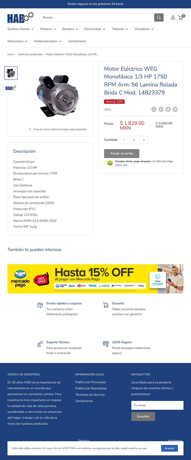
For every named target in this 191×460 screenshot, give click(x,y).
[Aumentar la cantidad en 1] (144, 140)
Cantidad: (111, 140)
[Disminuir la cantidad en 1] (124, 140)
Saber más (121, 165)
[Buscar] (159, 17)
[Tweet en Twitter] (168, 109)
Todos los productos (30, 54)
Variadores (142, 29)
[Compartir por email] (175, 109)
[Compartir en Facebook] (153, 109)
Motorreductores (46, 41)
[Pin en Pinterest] (161, 109)
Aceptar (170, 448)
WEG (107, 109)
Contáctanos (77, 41)
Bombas (68, 29)
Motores (46, 29)
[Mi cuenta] (173, 17)
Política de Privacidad (90, 382)
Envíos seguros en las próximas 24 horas (95, 4)
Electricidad (92, 29)
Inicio (10, 54)
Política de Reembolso (91, 388)
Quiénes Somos (18, 29)
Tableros (118, 29)
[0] (180, 17)
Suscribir (143, 416)
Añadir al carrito (121, 153)
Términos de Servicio (90, 395)
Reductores (15, 41)
